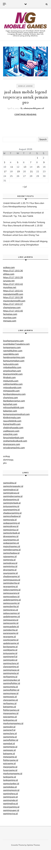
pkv (5, 463)
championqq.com (12, 307)
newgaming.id (10, 586)
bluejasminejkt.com (13, 374)
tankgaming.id (10, 780)
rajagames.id (10, 556)
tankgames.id (10, 720)
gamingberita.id (11, 583)
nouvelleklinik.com (12, 420)
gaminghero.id (10, 793)
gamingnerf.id (10, 656)
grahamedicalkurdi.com (15, 440)
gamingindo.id (10, 800)
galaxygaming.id (11, 589)
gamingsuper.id (11, 810)
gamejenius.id (10, 566)
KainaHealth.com (12, 424)
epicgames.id (10, 716)
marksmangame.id (12, 773)
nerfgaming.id (10, 676)
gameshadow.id (11, 553)
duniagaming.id (11, 499)
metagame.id (10, 756)
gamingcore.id (10, 796)
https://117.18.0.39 (13, 277)
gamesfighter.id (11, 690)
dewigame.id (9, 569)
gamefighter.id (10, 740)
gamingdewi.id (10, 489)
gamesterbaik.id (11, 532)
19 (18, 171)
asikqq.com (9, 267)
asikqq (6, 456)
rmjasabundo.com (12, 387)
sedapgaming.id (11, 523)
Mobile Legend (25, 86)
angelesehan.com (12, 370)
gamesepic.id (10, 696)
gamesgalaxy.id (11, 596)
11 (11, 166)
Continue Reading (26, 114)
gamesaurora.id (11, 593)
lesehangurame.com (13, 340)
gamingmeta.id (11, 673)
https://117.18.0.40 (13, 310)
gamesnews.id (10, 609)
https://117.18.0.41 (13, 290)
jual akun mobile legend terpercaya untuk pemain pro (25, 97)
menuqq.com (9, 320)
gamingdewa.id (11, 492)
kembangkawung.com (14, 394)
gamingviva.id (10, 813)
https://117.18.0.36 (13, 270)
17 (5, 171)
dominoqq (8, 459)
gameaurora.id (10, 619)
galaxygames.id (11, 613)
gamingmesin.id (11, 790)
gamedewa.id (10, 563)
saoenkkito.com (11, 354)
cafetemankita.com (13, 384)
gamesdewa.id (10, 526)
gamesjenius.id (10, 529)
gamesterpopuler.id (13, 486)
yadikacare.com (11, 430)
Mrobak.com (9, 377)
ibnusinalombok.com (13, 437)
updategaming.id (12, 599)
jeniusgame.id (10, 653)
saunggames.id (11, 539)
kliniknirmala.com (12, 417)
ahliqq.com (8, 274)
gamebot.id (9, 743)
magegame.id (10, 766)
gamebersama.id (12, 549)
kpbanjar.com (10, 410)
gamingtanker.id (11, 680)
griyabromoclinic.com (14, 447)
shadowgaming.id (12, 513)
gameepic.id (9, 750)
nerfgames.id (9, 703)
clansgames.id (10, 700)
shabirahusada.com (13, 427)
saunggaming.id (11, 509)
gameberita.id (10, 629)
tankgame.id (9, 776)
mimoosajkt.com (11, 390)
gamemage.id (10, 746)
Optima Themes (33, 845)
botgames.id (9, 706)
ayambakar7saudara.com (16, 344)
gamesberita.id (11, 606)
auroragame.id (10, 633)
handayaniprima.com (14, 357)
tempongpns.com (12, 347)
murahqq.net (9, 287)
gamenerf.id (9, 730)
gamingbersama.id (12, 496)
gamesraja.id (10, 519)
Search (43, 139)
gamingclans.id (11, 663)
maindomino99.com (13, 294)
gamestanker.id (11, 783)
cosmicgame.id (10, 639)
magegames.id (10, 713)
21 (31, 171)
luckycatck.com (10, 364)
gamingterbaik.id (12, 502)
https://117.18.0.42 (13, 284)
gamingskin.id (10, 659)
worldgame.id (10, 649)
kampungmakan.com (13, 360)
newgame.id (9, 636)
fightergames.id (11, 710)
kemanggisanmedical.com (16, 414)
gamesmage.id (10, 693)
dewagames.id (10, 536)
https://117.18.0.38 (13, 297)
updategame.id (11, 643)
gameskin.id (9, 726)
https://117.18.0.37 (13, 304)
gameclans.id (10, 733)
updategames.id (11, 616)
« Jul (25, 186)
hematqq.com (10, 314)
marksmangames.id (13, 723)
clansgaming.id (11, 666)
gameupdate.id (11, 626)
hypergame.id (10, 770)
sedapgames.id (11, 543)
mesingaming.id (11, 806)
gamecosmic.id (10, 623)
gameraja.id (9, 559)
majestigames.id (11, 546)
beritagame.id (10, 646)
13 (25, 166)
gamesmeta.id (10, 686)
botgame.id (9, 753)
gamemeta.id (10, 736)
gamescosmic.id (11, 603)
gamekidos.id (10, 786)
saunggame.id (10, 573)
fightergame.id (10, 760)
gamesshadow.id (12, 516)
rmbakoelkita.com (12, 367)
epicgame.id (9, 763)
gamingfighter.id (11, 683)
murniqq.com (9, 317)
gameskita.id (9, 482)
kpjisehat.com (10, 404)
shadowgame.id (11, 576)
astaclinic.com (10, 434)
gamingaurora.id (11, 579)
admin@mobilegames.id (33, 108)
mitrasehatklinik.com (13, 407)
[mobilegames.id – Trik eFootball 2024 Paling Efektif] (25, 20)
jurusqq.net (9, 280)
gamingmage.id (11, 670)
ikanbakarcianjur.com (14, 400)
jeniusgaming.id (11, 506)
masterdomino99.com (14, 300)
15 (38, 166)
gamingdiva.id (10, 803)
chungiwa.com (10, 397)
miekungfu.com (10, 380)
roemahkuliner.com (12, 350)
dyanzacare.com (11, 444)
